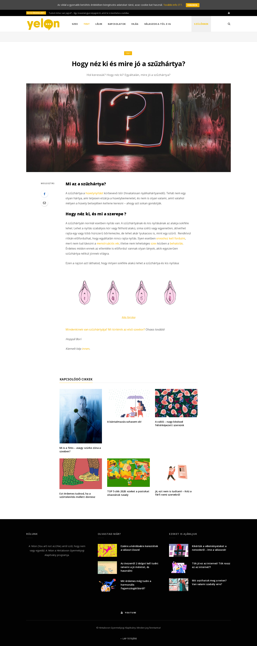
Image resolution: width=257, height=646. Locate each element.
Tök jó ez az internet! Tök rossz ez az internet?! (211, 565)
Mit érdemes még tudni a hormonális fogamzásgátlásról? (136, 584)
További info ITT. (172, 4)
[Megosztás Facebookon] (44, 193)
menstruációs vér (108, 243)
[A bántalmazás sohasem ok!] (128, 403)
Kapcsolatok (117, 23)
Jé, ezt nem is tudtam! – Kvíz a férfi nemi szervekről (173, 493)
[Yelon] (43, 24)
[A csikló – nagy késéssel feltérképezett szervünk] (176, 403)
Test (87, 23)
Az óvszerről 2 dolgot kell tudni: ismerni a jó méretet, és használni (140, 567)
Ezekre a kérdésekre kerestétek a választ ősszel (139, 547)
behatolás (176, 243)
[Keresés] (229, 24)
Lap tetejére (129, 638)
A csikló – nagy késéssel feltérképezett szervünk (169, 423)
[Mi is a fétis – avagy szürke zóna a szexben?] (80, 416)
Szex (75, 23)
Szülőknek (201, 23)
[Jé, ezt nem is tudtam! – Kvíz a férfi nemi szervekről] (176, 472)
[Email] (44, 202)
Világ (134, 23)
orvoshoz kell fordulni (170, 238)
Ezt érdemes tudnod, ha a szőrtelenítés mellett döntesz (77, 495)
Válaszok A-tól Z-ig (157, 23)
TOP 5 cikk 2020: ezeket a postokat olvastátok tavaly (128, 493)
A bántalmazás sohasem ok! (124, 421)
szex (153, 243)
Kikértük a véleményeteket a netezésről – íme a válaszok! (209, 547)
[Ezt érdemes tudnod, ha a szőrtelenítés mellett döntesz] (80, 473)
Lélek (98, 23)
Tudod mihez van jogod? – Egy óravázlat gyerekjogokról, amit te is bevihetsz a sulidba (89, 13)
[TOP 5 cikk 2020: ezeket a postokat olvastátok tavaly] (128, 472)
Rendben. (192, 5)
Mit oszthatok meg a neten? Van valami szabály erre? (209, 582)
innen (85, 349)
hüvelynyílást (94, 193)
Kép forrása (128, 317)
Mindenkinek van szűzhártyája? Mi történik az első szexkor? (105, 329)
